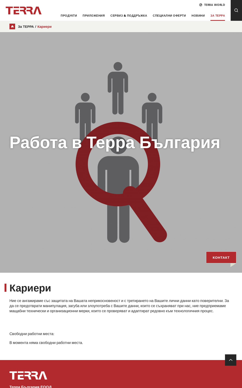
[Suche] (236, 10)
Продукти (69, 15)
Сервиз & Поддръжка (128, 15)
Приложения (94, 15)
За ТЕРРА (217, 15)
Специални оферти (169, 15)
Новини (198, 15)
